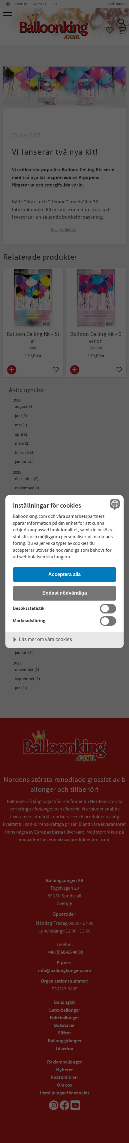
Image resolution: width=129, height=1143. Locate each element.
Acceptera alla (64, 574)
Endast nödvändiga (64, 592)
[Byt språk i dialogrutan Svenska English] (114, 504)
